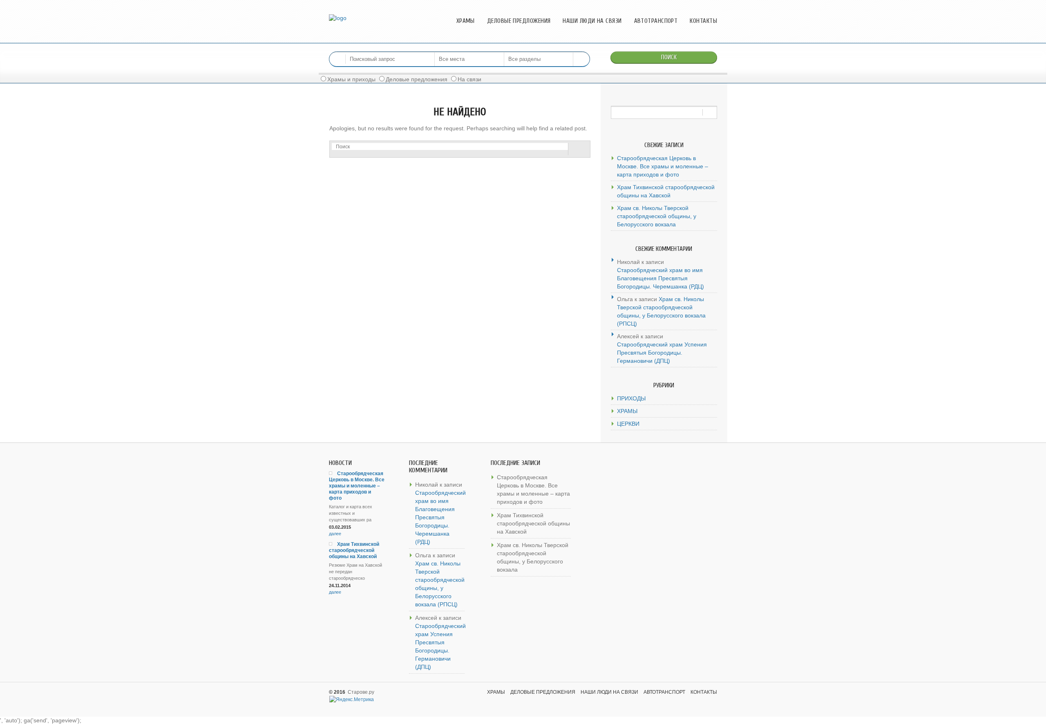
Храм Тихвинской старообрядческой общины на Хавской (666, 191)
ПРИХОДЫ (631, 398)
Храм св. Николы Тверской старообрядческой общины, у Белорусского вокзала (656, 216)
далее (335, 533)
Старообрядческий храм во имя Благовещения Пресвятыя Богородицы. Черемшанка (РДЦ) (660, 278)
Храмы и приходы (351, 79)
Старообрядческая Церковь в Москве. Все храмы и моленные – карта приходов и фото (662, 166)
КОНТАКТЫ (703, 21)
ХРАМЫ (465, 21)
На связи (469, 79)
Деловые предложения (416, 79)
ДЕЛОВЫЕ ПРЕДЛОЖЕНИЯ (519, 21)
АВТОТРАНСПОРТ (656, 21)
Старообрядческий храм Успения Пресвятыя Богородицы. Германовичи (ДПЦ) (662, 352)
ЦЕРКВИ (628, 423)
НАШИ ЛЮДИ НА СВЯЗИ (592, 21)
